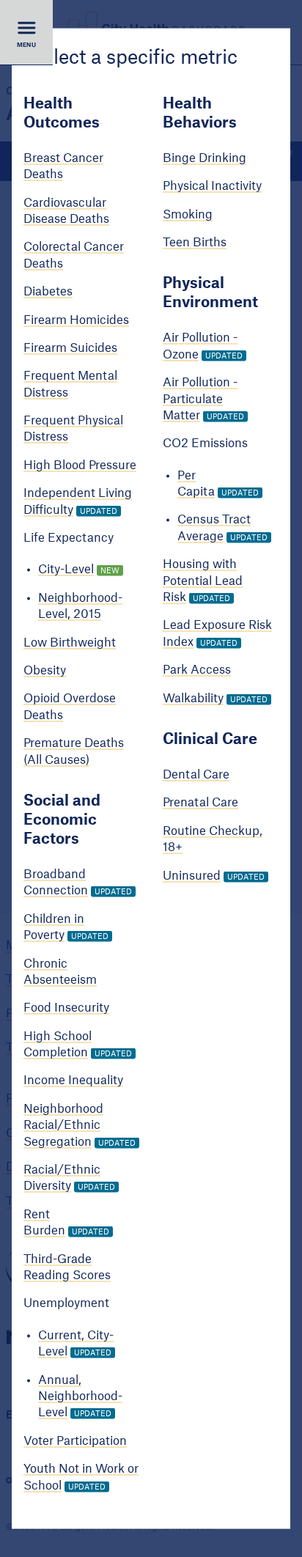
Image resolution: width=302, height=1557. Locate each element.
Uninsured (192, 875)
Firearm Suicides (70, 347)
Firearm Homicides (76, 319)
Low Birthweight (69, 642)
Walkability (193, 698)
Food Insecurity (66, 1008)
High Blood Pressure (79, 465)
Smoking (188, 214)
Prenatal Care (200, 803)
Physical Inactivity (212, 186)
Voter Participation (75, 1440)
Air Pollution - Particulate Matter (200, 399)
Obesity (44, 671)
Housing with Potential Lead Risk (203, 581)
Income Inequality (73, 1080)
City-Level (66, 569)
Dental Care (196, 775)
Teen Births (194, 243)
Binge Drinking (204, 157)
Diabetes (48, 292)
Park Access (197, 670)
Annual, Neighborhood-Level (80, 1396)
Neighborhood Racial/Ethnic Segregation (63, 1125)
